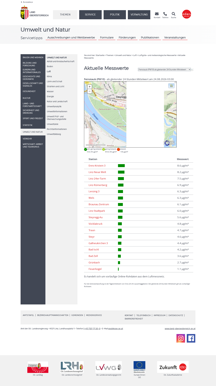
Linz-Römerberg (98, 185)
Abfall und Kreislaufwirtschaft (60, 62)
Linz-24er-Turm (97, 178)
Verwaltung (139, 14)
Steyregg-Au (96, 217)
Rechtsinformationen (57, 129)
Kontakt (129, 315)
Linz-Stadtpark (97, 210)
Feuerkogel (95, 269)
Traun (92, 230)
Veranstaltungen (175, 37)
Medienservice (94, 315)
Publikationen (150, 37)
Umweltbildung (54, 134)
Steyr (92, 236)
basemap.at (100, 145)
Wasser (50, 92)
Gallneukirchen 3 (98, 243)
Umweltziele (52, 124)
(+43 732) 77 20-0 (91, 329)
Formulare (107, 37)
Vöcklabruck (95, 223)
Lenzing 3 (94, 191)
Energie (50, 97)
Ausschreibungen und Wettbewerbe (71, 37)
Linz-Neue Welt (97, 172)
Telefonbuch (143, 315)
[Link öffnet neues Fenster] (186, 12)
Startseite (100, 55)
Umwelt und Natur (57, 58)
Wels (91, 197)
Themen (65, 14)
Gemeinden (77, 315)
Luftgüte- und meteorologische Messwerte (157, 55)
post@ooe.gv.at (115, 329)
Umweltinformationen (57, 112)
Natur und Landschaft (57, 102)
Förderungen (127, 37)
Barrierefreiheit (134, 319)
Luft (49, 72)
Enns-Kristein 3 (97, 165)
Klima (49, 77)
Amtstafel (28, 315)
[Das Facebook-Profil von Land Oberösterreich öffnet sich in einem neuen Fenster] (191, 338)
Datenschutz (176, 315)
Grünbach (94, 262)
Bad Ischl (94, 249)
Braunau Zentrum (99, 204)
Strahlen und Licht (55, 87)
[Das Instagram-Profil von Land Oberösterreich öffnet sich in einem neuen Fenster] (180, 338)
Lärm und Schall (54, 82)
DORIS (94, 145)
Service (90, 14)
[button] (171, 85)
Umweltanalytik (54, 107)
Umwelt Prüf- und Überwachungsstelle (56, 118)
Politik (115, 14)
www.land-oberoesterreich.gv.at (180, 329)
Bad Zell (93, 256)
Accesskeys (28, 2)
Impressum (159, 315)
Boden (50, 67)
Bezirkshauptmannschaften (52, 315)
